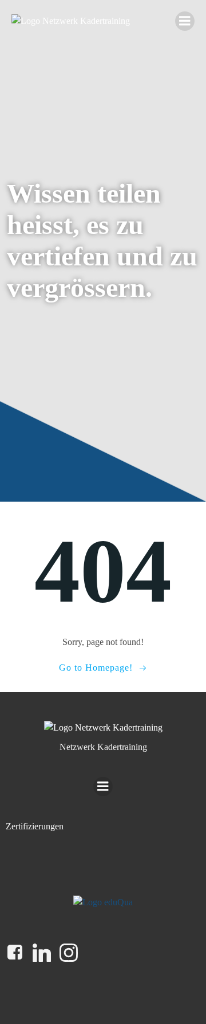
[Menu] (185, 21)
